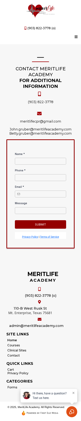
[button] (75, 37)
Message (21, 203)
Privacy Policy (30, 236)
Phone (20, 170)
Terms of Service (49, 236)
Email (19, 186)
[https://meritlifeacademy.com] (40, 11)
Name (20, 154)
